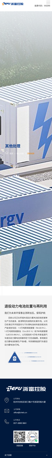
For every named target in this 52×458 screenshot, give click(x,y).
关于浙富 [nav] (8, 455)
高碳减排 (30, 153)
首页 (11, 153)
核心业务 (20, 153)
